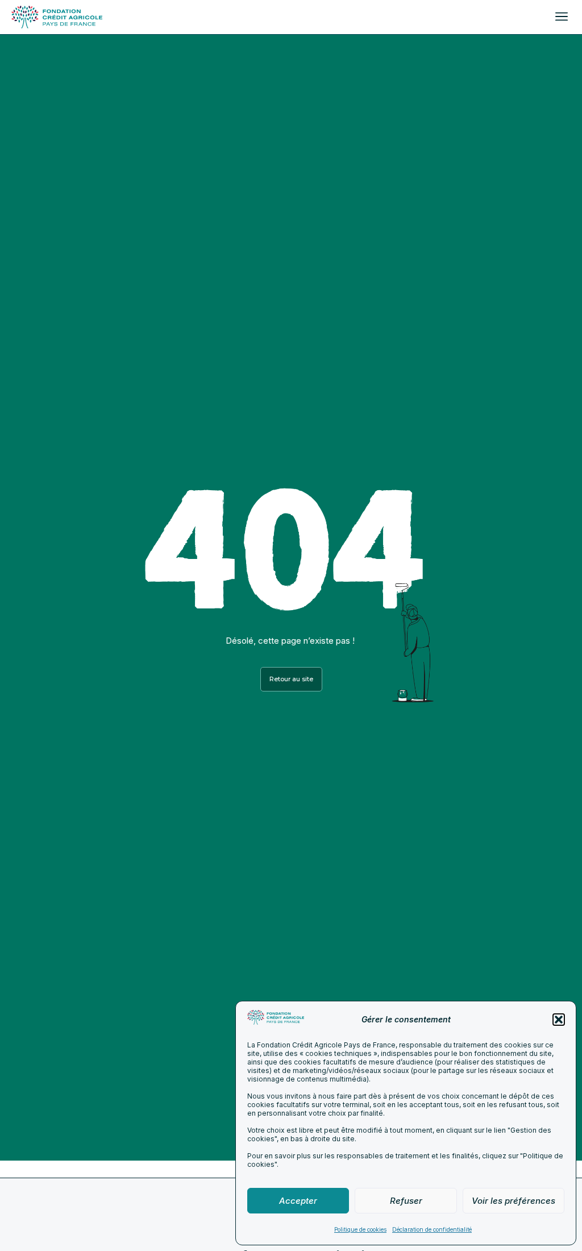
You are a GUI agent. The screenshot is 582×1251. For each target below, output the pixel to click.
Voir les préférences (513, 1200)
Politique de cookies (360, 1229)
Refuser (406, 1200)
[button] (558, 1019)
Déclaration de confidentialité (432, 1229)
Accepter (298, 1200)
